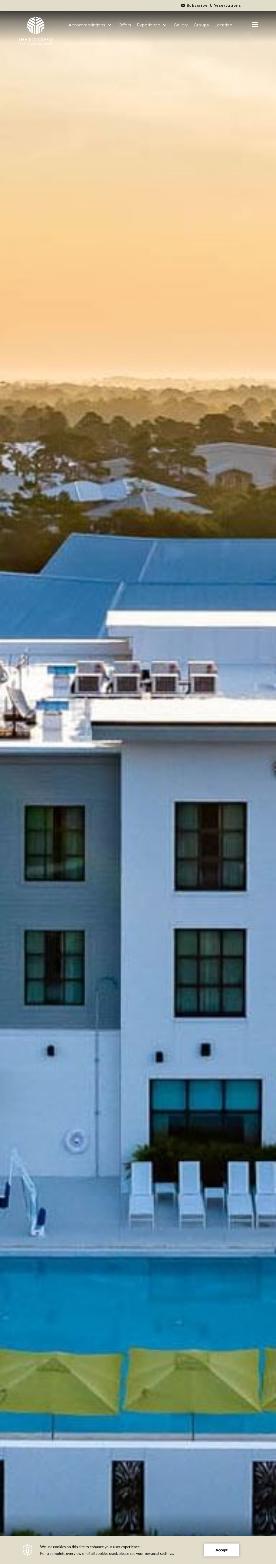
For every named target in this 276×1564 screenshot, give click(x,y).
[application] (138, 1550)
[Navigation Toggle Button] (255, 24)
